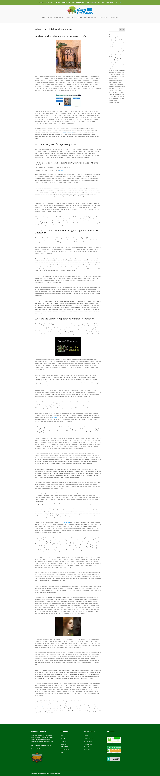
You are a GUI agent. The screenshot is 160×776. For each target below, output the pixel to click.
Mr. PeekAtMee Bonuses (95, 2)
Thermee (49, 17)
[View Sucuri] (113, 761)
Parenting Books (88, 744)
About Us (62, 738)
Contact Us (109, 2)
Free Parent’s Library (53, 2)
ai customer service (64, 522)
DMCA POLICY (64, 747)
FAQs (116, 2)
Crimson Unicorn (103, 17)
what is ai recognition (67, 133)
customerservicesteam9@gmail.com (43, 745)
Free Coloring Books (78, 2)
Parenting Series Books (90, 17)
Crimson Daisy (114, 17)
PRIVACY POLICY (64, 750)
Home (43, 17)
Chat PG (54, 417)
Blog (61, 752)
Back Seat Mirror (88, 741)
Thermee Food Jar (88, 738)
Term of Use (63, 744)
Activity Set (66, 2)
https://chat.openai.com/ (49, 707)
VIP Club (41, 2)
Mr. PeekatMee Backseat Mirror (73, 17)
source (61, 170)
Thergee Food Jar (58, 17)
